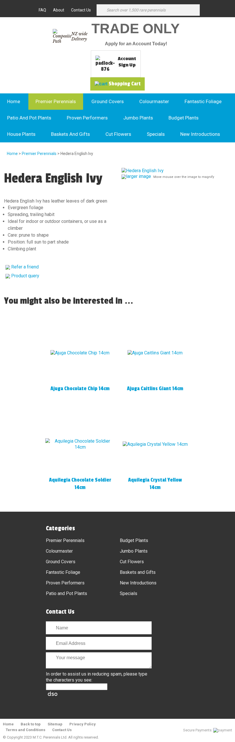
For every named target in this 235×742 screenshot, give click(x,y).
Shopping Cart (125, 84)
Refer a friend (25, 267)
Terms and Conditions (25, 730)
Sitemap (55, 724)
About (58, 10)
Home (13, 101)
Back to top (31, 724)
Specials (156, 134)
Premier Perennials (56, 101)
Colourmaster (154, 101)
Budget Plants (184, 118)
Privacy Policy (82, 724)
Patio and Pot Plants (29, 118)
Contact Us (81, 10)
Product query (25, 275)
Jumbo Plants (138, 118)
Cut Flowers (118, 134)
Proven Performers (87, 118)
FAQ (42, 10)
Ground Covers (107, 101)
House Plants (21, 134)
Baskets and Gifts (70, 134)
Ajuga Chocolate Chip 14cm (79, 388)
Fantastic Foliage (203, 101)
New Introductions (200, 134)
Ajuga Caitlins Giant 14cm (155, 388)
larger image (138, 176)
